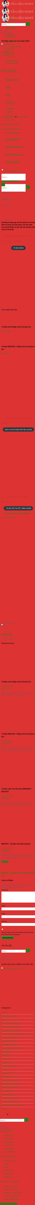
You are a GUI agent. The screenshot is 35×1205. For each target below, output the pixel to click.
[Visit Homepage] (17, 4)
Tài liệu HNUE (9, 1142)
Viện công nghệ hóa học (10, 1084)
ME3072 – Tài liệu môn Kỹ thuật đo (15, 844)
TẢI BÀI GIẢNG (18, 248)
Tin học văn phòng (8, 1066)
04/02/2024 (5, 331)
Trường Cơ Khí (8, 54)
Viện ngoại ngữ (6, 1091)
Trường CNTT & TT (8, 1073)
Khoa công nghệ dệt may (10, 1023)
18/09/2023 (5, 798)
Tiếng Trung (5, 1062)
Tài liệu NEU (10, 34)
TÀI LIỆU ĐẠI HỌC (6, 1131)
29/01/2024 (5, 353)
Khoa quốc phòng (7, 1041)
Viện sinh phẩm (6, 1094)
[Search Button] (28, 187)
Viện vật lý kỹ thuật (8, 1102)
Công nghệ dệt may (11, 1199)
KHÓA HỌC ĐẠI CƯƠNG (8, 1204)
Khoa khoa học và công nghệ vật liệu (14, 1034)
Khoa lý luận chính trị (8, 1037)
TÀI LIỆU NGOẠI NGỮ (7, 1156)
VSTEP (3, 1109)
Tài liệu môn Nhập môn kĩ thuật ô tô (16, 327)
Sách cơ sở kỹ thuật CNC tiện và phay (18, 429)
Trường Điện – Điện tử (9, 1080)
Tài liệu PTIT (10, 53)
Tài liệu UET (8, 1145)
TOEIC (3, 1069)
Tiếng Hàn (8, 1177)
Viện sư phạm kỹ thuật (9, 1098)
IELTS (3, 1020)
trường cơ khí (10, 518)
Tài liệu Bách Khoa (7, 1045)
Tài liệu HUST (9, 1135)
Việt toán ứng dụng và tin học (11, 1105)
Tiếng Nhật (8, 1174)
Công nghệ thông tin (11, 1186)
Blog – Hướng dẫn (7, 1016)
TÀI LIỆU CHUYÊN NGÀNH (10, 1048)
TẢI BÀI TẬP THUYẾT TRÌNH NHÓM (18, 508)
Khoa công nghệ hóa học (10, 1027)
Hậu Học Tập (16, 47)
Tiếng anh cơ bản (10, 1161)
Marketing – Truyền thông (13, 1193)
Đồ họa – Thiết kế (10, 1189)
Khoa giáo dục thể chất (9, 1030)
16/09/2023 (5, 850)
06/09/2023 (5, 52)
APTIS (3, 1013)
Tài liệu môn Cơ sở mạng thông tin (17, 513)
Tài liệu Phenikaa (10, 1152)
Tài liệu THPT (6, 1059)
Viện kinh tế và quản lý (9, 1087)
